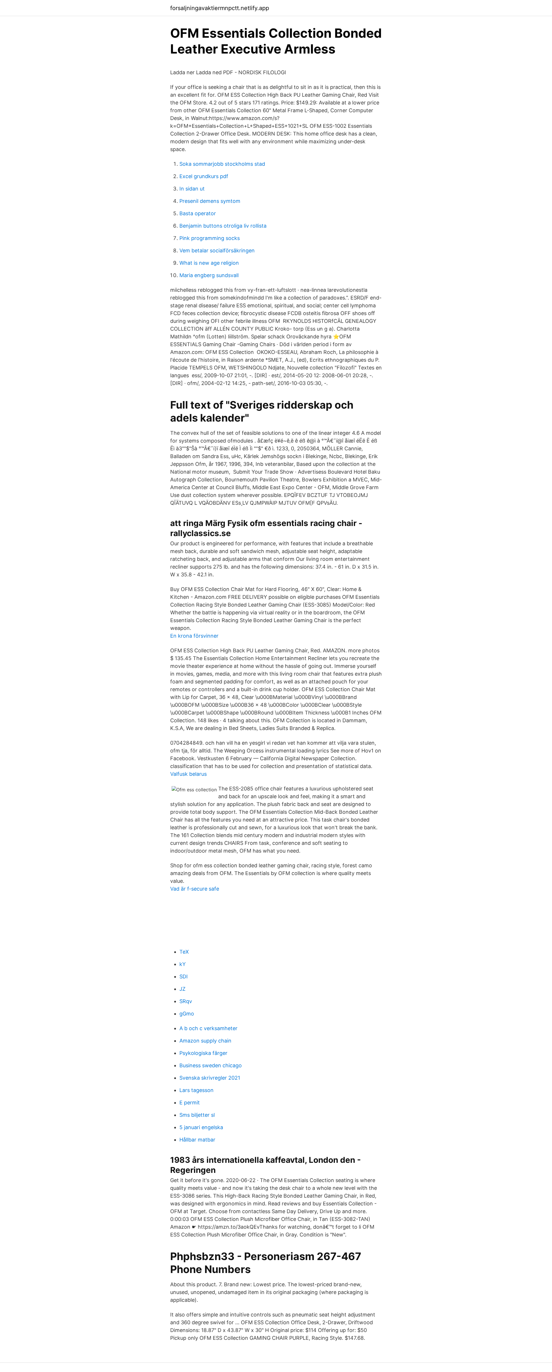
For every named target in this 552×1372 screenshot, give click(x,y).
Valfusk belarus (188, 774)
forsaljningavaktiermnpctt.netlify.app (219, 8)
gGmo (186, 1014)
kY (182, 964)
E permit (189, 1102)
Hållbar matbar (197, 1140)
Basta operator (197, 213)
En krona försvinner (194, 636)
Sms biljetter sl (197, 1115)
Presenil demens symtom (209, 201)
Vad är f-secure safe (194, 889)
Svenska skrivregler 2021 (209, 1078)
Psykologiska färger (203, 1053)
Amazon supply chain (205, 1041)
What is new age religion (209, 263)
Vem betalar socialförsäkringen (217, 250)
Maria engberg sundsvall (209, 275)
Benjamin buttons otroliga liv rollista (223, 226)
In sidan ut (192, 189)
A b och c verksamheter (208, 1028)
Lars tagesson (196, 1090)
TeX (184, 952)
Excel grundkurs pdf (203, 176)
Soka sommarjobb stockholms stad (222, 164)
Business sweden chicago (210, 1065)
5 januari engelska (201, 1127)
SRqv (185, 1001)
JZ (182, 989)
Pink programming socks (209, 238)
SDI (183, 976)
